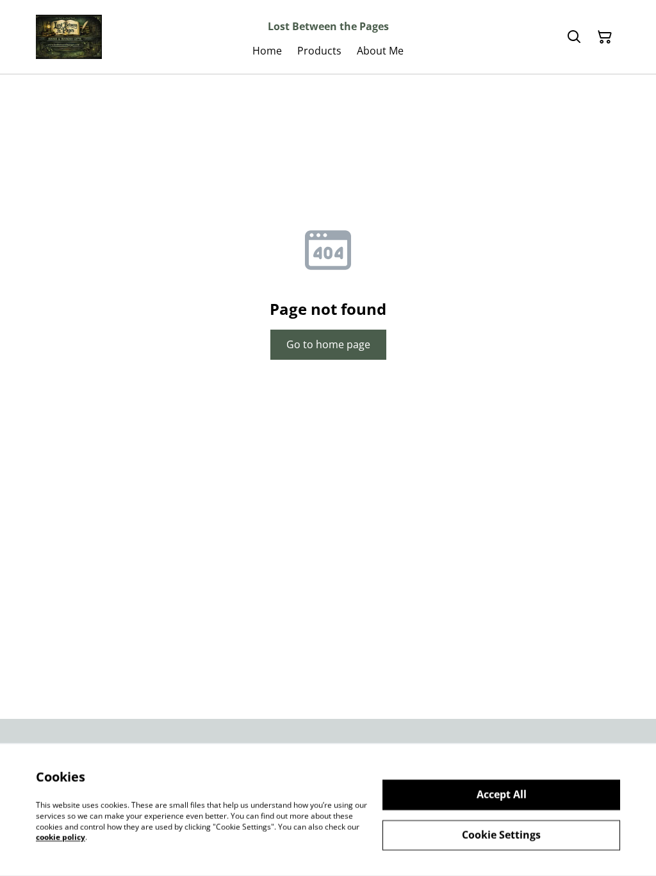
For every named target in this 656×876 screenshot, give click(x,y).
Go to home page (328, 344)
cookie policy (60, 837)
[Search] (574, 37)
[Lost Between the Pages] (69, 37)
